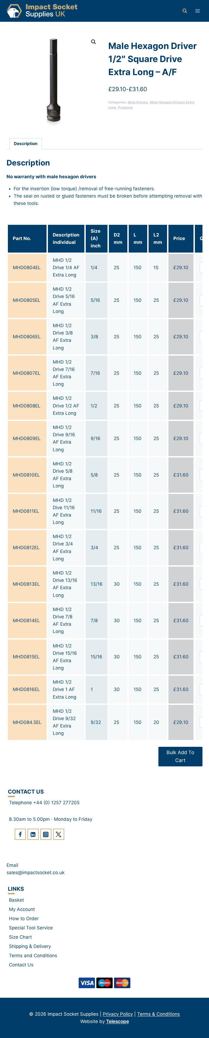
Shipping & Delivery (30, 946)
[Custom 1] (58, 834)
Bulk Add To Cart (180, 756)
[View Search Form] (185, 11)
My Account (22, 909)
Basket (16, 900)
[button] (94, 42)
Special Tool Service (31, 927)
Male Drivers (138, 102)
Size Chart (20, 937)
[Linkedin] (33, 834)
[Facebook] (20, 834)
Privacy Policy (118, 1014)
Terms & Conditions (158, 1014)
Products (125, 107)
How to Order (24, 918)
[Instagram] (45, 834)
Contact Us (21, 965)
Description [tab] (26, 143)
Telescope (117, 1021)
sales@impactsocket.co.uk (35, 872)
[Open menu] (197, 11)
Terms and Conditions (33, 955)
